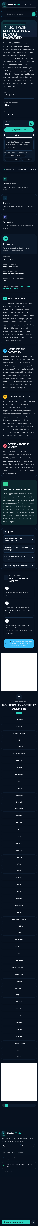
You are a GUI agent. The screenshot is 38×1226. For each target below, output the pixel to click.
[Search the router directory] (34, 14)
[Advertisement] (19, 672)
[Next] (34, 1105)
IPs (22, 1146)
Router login (22, 169)
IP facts (33, 169)
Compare (31, 1146)
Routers (5, 1146)
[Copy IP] (33, 1222)
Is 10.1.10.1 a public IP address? (16, 566)
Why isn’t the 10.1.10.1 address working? (16, 548)
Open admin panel (20, 130)
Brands (15, 1146)
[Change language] (25, 4)
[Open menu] (34, 4)
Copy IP (20, 135)
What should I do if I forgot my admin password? (15, 539)
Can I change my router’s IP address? (14, 558)
